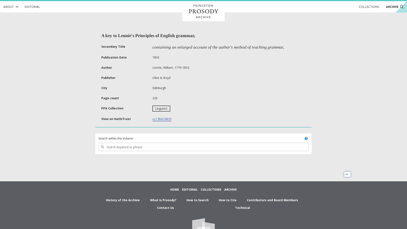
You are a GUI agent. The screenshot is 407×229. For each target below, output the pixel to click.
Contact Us (165, 208)
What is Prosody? (163, 200)
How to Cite (228, 200)
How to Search (198, 200)
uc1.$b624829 (161, 119)
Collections (369, 7)
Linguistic (161, 108)
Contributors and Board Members (272, 200)
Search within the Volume (115, 138)
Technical (242, 208)
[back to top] (347, 174)
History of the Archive (123, 200)
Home (174, 189)
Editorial (32, 7)
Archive (230, 189)
